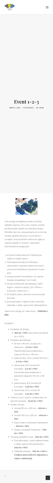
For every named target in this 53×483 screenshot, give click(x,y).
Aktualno (29, 108)
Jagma (41, 108)
